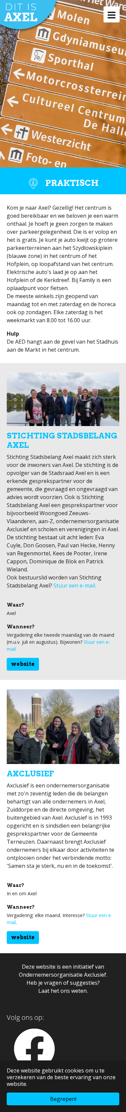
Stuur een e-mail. (74, 585)
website (23, 664)
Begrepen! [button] (63, 1099)
